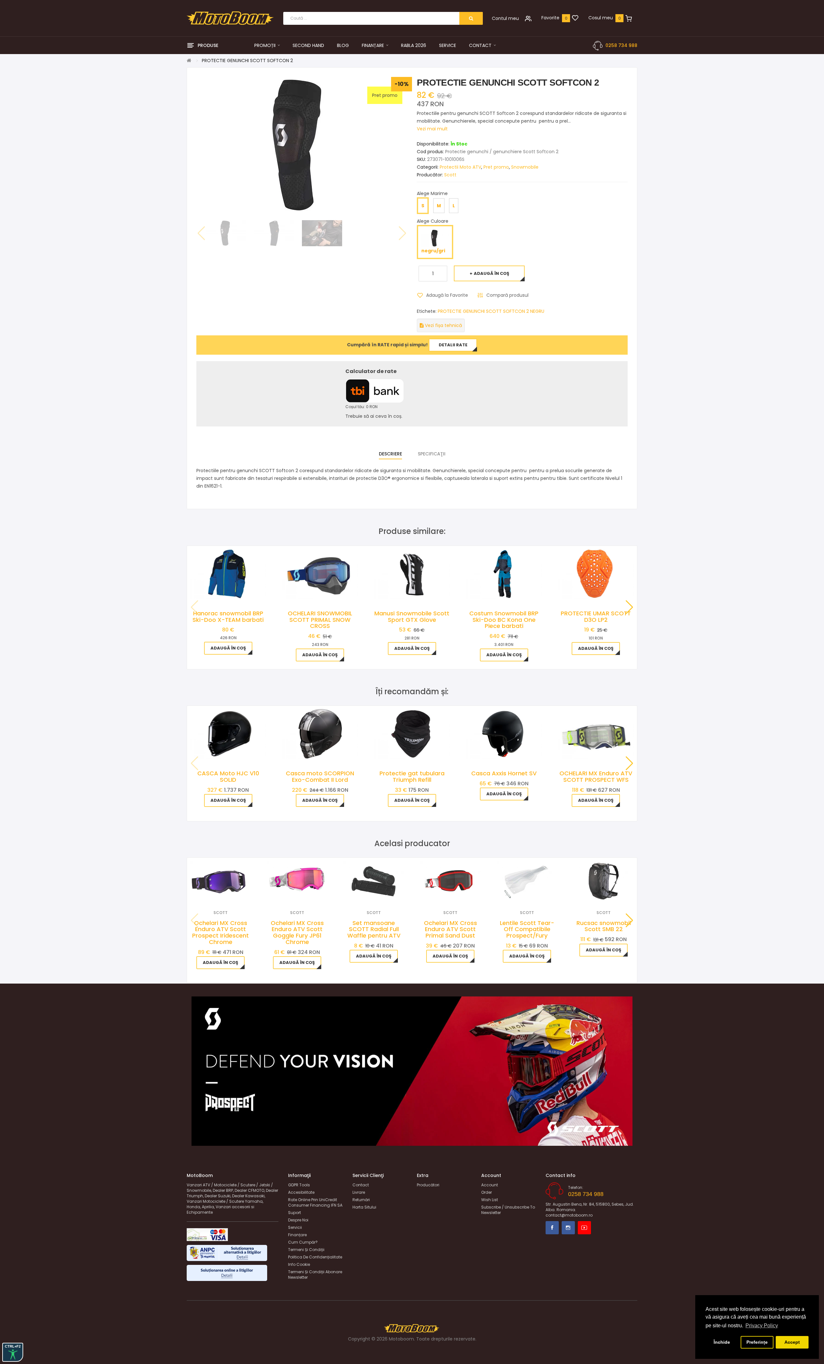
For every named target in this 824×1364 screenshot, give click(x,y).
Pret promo (496, 167)
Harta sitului (364, 1207)
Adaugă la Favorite (447, 295)
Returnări (361, 1199)
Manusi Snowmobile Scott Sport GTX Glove (411, 616)
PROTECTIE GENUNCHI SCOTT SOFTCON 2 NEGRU (491, 311)
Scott (450, 175)
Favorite (550, 17)
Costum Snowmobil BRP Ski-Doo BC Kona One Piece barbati (503, 619)
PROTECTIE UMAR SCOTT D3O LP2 (596, 616)
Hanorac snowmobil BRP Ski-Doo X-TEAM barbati (228, 616)
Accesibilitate (301, 1192)
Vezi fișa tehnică (443, 325)
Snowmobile (524, 167)
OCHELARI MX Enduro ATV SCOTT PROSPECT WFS (595, 776)
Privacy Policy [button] (761, 1325)
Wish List (489, 1199)
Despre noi (298, 1220)
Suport (294, 1212)
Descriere (390, 454)
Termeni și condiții (306, 1249)
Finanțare (297, 1235)
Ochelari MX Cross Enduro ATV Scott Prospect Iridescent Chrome (220, 932)
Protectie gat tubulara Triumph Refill (412, 776)
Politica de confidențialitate (315, 1257)
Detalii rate (453, 345)
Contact (360, 1185)
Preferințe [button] (757, 1342)
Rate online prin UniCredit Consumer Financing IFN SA (315, 1202)
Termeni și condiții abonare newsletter (315, 1274)
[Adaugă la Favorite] (212, 892)
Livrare (358, 1192)
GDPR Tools (299, 1185)
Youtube (584, 1227)
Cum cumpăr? (303, 1242)
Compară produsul (507, 295)
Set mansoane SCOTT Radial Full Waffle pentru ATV (373, 929)
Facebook (552, 1227)
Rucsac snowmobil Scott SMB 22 (603, 926)
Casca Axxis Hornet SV (504, 773)
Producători (428, 1185)
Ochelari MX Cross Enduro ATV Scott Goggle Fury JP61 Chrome (297, 932)
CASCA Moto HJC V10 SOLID (228, 776)
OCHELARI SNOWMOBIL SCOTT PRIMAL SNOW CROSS (320, 619)
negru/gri (433, 251)
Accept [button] (792, 1342)
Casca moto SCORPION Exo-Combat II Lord (320, 776)
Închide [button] (722, 1342)
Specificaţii (431, 454)
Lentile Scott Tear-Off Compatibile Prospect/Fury (527, 929)
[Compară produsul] (229, 892)
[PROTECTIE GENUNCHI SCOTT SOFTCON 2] (226, 233)
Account (489, 1185)
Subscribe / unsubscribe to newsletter (508, 1209)
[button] (629, 607)
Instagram (568, 1227)
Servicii (295, 1227)
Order (486, 1192)
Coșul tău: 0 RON (361, 406)
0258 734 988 (621, 45)
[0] (575, 18)
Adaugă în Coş (491, 273)
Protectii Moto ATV (460, 167)
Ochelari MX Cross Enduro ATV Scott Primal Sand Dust (450, 929)
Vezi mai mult (432, 129)
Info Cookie (299, 1264)
